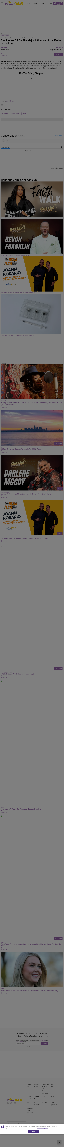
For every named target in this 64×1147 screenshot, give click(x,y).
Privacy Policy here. (42, 1128)
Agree (33, 1131)
